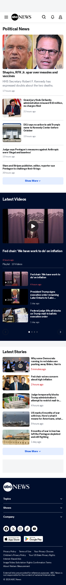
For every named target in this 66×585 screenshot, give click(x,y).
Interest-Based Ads (12, 559)
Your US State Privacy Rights (42, 555)
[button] (6, 17)
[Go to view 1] (29, 332)
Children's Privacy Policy (14, 555)
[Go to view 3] (34, 332)
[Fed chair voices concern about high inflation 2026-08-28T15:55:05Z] (16, 382)
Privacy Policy (9, 551)
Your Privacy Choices (44, 551)
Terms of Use (25, 551)
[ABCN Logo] (21, 17)
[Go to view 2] (31, 332)
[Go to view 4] (37, 332)
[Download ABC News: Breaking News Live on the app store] (12, 539)
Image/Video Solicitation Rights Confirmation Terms (27, 562)
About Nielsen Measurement (16, 566)
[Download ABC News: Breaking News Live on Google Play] (33, 539)
